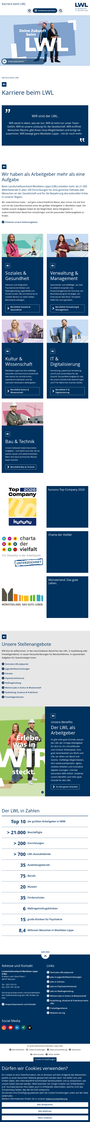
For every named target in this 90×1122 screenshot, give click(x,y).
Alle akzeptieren (45, 1104)
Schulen (9, 673)
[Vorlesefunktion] (4, 84)
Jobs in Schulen (57, 981)
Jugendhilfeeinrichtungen (17, 668)
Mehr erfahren (45, 1117)
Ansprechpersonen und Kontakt (20, 1004)
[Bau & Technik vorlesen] (7, 434)
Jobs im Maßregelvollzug (61, 991)
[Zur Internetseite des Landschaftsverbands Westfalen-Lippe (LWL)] (80, 6)
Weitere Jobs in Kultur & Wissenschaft (23, 687)
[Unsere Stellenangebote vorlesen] (4, 636)
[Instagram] (4, 1027)
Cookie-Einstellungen (45, 1059)
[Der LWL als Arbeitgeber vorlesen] (53, 716)
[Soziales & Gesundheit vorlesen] (7, 265)
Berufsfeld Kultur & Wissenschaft (19, 391)
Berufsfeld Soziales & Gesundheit (20, 308)
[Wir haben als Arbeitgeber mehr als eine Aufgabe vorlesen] (4, 166)
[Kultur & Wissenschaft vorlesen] (7, 351)
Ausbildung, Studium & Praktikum (21, 692)
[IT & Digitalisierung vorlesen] (52, 351)
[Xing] (23, 1027)
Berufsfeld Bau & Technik (22, 467)
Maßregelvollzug (13, 682)
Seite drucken (38, 1054)
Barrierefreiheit (18, 1050)
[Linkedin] (17, 1027)
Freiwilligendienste (14, 697)
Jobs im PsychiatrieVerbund (63, 986)
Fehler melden (54, 1054)
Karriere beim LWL (14, 4)
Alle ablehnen (45, 1111)
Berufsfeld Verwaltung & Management (67, 308)
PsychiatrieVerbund (14, 678)
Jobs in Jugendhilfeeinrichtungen (66, 977)
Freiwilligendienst (58, 1008)
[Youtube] (10, 1027)
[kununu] (30, 1027)
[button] (22, 751)
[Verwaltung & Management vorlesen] (52, 265)
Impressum (76, 1050)
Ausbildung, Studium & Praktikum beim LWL (69, 1002)
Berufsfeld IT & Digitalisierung (62, 391)
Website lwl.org (57, 1012)
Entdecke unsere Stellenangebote (21, 222)
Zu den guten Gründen (67, 786)
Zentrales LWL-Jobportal (16, 664)
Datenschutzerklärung (56, 1098)
